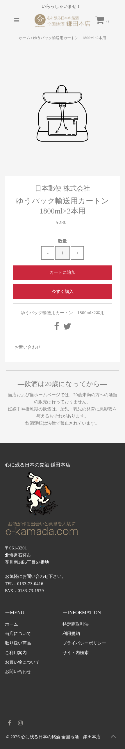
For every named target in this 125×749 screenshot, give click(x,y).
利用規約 (71, 633)
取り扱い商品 (18, 643)
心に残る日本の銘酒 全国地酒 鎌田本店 (61, 736)
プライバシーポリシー (84, 643)
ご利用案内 (16, 652)
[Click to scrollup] (113, 737)
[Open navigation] (17, 20)
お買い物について (22, 662)
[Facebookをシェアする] (57, 327)
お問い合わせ (28, 347)
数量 (62, 241)
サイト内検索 (76, 652)
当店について (18, 633)
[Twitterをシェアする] (67, 327)
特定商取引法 (76, 624)
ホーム (24, 38)
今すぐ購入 (63, 291)
